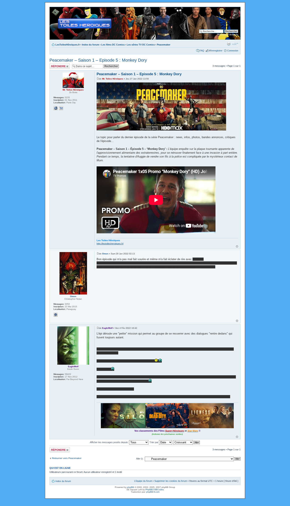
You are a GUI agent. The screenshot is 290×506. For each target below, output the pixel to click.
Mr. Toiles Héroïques (112, 79)
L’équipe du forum (143, 481)
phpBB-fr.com (152, 492)
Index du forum (90, 44)
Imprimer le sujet (228, 44)
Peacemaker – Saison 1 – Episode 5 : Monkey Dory (98, 60)
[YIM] (61, 108)
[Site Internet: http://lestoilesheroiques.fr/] (55, 108)
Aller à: (139, 458)
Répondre (54, 65)
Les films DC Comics (113, 44)
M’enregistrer (215, 50)
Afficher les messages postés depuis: (109, 442)
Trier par (154, 442)
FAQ (202, 50)
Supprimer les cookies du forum (170, 481)
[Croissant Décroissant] (186, 442)
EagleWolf (107, 328)
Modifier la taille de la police (235, 44)
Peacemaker (163, 44)
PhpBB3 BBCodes (154, 489)
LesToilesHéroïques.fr (67, 44)
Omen (105, 253)
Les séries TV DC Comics (141, 44)
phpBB (130, 487)
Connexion (232, 50)
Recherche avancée (227, 34)
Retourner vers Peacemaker (67, 458)
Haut (237, 246)
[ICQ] (55, 315)
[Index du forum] (53, 9)
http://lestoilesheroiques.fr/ (110, 243)
